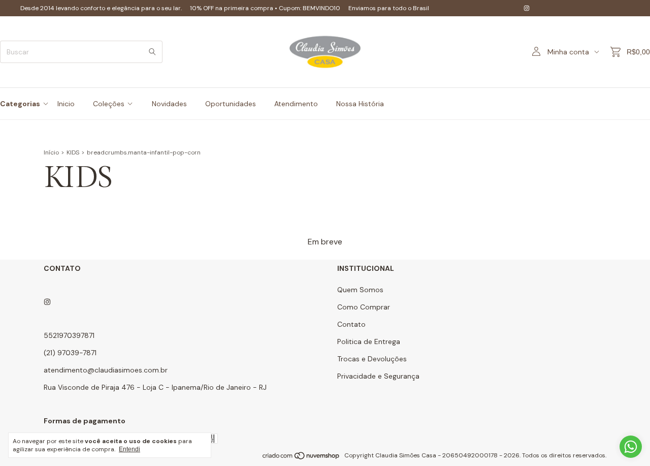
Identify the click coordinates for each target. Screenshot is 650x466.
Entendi (129, 449)
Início (51, 152)
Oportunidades (230, 103)
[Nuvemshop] (301, 458)
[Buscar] (152, 52)
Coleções (108, 103)
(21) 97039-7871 (70, 352)
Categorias (20, 103)
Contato (351, 324)
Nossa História (360, 103)
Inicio (66, 103)
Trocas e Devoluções (372, 358)
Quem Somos (360, 289)
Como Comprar (363, 307)
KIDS (73, 152)
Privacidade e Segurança (378, 376)
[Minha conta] (536, 51)
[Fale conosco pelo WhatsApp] (631, 447)
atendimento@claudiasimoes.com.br (106, 370)
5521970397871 (69, 335)
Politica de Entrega (368, 341)
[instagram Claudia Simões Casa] (527, 8)
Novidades (169, 103)
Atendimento (296, 103)
